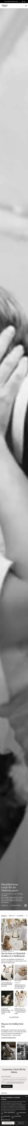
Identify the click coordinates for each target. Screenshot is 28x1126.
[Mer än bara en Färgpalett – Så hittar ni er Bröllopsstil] (14, 941)
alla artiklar (14, 1017)
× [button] (26, 1096)
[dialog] (14, 1110)
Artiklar (3, 915)
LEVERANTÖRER (16, 905)
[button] (21, 1062)
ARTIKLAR (4, 905)
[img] (4, 5)
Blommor (20, 915)
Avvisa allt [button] (21, 1123)
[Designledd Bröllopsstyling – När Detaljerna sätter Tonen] (7, 1003)
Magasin (4, 1093)
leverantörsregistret (8, 1037)
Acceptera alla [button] (8, 1123)
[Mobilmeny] (26, 5)
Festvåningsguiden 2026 (11, 1)
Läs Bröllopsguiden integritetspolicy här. (15, 1082)
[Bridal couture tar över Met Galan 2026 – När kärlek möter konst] (21, 1003)
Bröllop (12, 915)
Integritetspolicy (11, 1110)
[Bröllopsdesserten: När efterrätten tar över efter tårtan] (21, 977)
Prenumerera (7, 1086)
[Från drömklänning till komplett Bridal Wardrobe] (7, 977)
